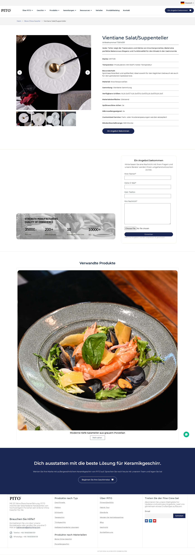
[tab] (28, 10)
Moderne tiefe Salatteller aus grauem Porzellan (97, 432)
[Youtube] (154, 520)
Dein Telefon (129, 192)
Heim (19, 21)
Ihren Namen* (130, 174)
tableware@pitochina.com (28, 527)
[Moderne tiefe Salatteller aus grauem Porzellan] (97, 350)
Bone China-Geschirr (32, 21)
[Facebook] (146, 520)
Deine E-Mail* (130, 183)
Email (147, 511)
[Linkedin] (150, 520)
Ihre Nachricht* (130, 201)
